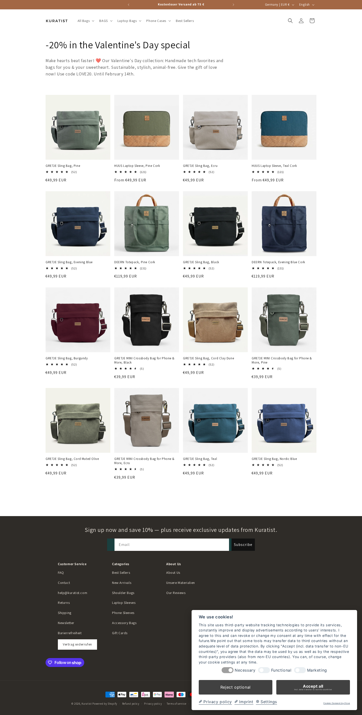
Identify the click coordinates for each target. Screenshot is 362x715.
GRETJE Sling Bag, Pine (63, 166)
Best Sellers (121, 572)
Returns (64, 602)
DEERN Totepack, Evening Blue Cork (278, 262)
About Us (173, 572)
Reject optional (235, 687)
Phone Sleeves (123, 612)
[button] (86, 21)
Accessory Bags (124, 623)
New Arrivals (121, 582)
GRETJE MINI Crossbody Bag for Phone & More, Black (144, 360)
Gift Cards (120, 633)
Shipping (64, 612)
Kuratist (87, 703)
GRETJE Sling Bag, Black (201, 262)
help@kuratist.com (72, 593)
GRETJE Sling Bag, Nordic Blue (274, 459)
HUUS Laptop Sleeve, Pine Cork (137, 166)
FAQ (61, 572)
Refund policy (130, 703)
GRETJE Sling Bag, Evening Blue (69, 262)
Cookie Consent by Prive (336, 703)
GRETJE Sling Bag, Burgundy (67, 358)
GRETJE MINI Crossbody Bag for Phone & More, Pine (282, 360)
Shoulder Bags (123, 593)
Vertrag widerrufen (77, 644)
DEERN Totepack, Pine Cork (134, 262)
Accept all (313, 687)
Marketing (317, 670)
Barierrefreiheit (70, 633)
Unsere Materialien (180, 582)
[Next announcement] (233, 4)
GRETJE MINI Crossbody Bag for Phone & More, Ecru (144, 461)
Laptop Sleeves (123, 602)
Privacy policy (153, 703)
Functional (281, 670)
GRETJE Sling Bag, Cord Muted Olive (72, 459)
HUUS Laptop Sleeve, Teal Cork (274, 166)
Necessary (245, 670)
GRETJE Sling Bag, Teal (200, 459)
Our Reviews (176, 593)
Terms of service (176, 703)
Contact (64, 582)
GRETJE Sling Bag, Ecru (200, 166)
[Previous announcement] (128, 4)
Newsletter (66, 623)
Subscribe (243, 544)
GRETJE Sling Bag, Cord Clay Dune (208, 358)
